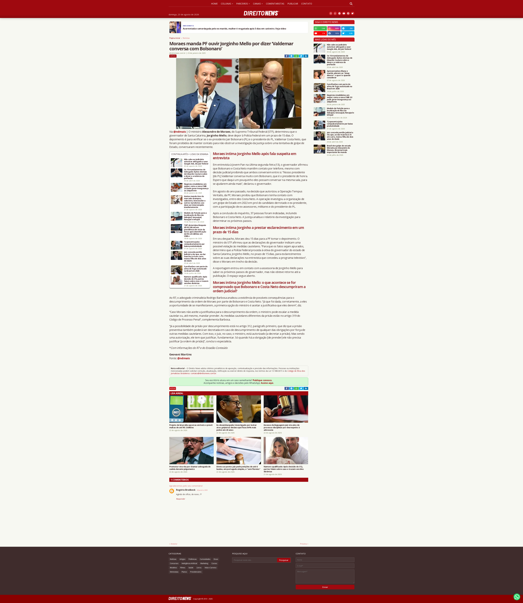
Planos (184, 572)
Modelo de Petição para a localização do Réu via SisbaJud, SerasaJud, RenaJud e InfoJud (195, 216)
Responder (180, 499)
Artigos (182, 559)
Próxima (303, 544)
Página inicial (174, 38)
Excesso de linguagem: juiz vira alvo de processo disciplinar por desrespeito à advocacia (282, 427)
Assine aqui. (267, 382)
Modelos (173, 567)
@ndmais (179, 131)
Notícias (186, 38)
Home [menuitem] (214, 3)
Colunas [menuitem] (226, 3)
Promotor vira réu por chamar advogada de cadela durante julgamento (190, 467)
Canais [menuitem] (257, 3)
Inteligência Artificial (189, 563)
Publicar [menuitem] (293, 3)
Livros (199, 567)
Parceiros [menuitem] (242, 3)
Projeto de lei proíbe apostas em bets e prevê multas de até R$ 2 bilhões (190, 426)
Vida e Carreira (210, 567)
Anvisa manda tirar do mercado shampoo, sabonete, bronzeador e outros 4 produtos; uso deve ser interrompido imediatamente (195, 201)
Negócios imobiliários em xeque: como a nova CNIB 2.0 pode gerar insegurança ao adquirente (196, 187)
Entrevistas (174, 572)
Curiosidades (205, 559)
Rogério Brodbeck (185, 489)
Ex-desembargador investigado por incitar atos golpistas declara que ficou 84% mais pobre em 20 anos (236, 427)
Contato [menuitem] (306, 3)
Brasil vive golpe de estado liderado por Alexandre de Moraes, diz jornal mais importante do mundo (339, 149)
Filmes (182, 567)
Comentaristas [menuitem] (275, 3)
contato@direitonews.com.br (203, 373)
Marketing (204, 563)
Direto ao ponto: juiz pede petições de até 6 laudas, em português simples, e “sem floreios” (238, 467)
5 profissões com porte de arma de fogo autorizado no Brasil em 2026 (196, 268)
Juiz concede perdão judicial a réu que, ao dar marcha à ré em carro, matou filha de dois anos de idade (195, 256)
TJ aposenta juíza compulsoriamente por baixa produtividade (194, 244)
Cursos (214, 563)
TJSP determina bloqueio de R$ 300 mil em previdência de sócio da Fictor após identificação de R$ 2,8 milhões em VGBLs (195, 230)
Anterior (174, 544)
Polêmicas (193, 559)
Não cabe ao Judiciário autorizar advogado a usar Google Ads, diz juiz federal (196, 161)
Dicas (216, 559)
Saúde (190, 567)
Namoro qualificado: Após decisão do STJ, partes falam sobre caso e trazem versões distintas (196, 280)
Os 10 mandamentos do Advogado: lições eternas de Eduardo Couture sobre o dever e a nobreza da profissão (195, 174)
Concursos (174, 563)
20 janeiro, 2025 (202, 490)
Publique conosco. (262, 380)
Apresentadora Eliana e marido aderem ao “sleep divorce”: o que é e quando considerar (338, 74)
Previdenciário (195, 572)
